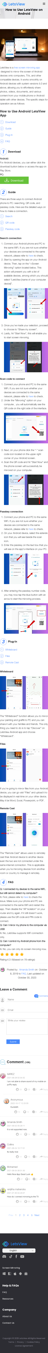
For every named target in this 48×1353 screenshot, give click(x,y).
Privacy (20, 1342)
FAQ (7, 141)
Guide (8, 128)
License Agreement (24, 1346)
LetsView (17, 4)
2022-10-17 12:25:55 (19, 1103)
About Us (7, 1316)
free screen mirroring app (27, 67)
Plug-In (9, 135)
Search (9, 216)
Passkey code (12, 229)
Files (7, 656)
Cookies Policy (33, 1342)
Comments (41, 996)
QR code (9, 222)
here (31, 255)
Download (10, 122)
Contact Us (8, 1322)
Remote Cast (12, 662)
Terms (11, 1342)
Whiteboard (11, 649)
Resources (7, 1298)
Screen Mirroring (11, 1267)
